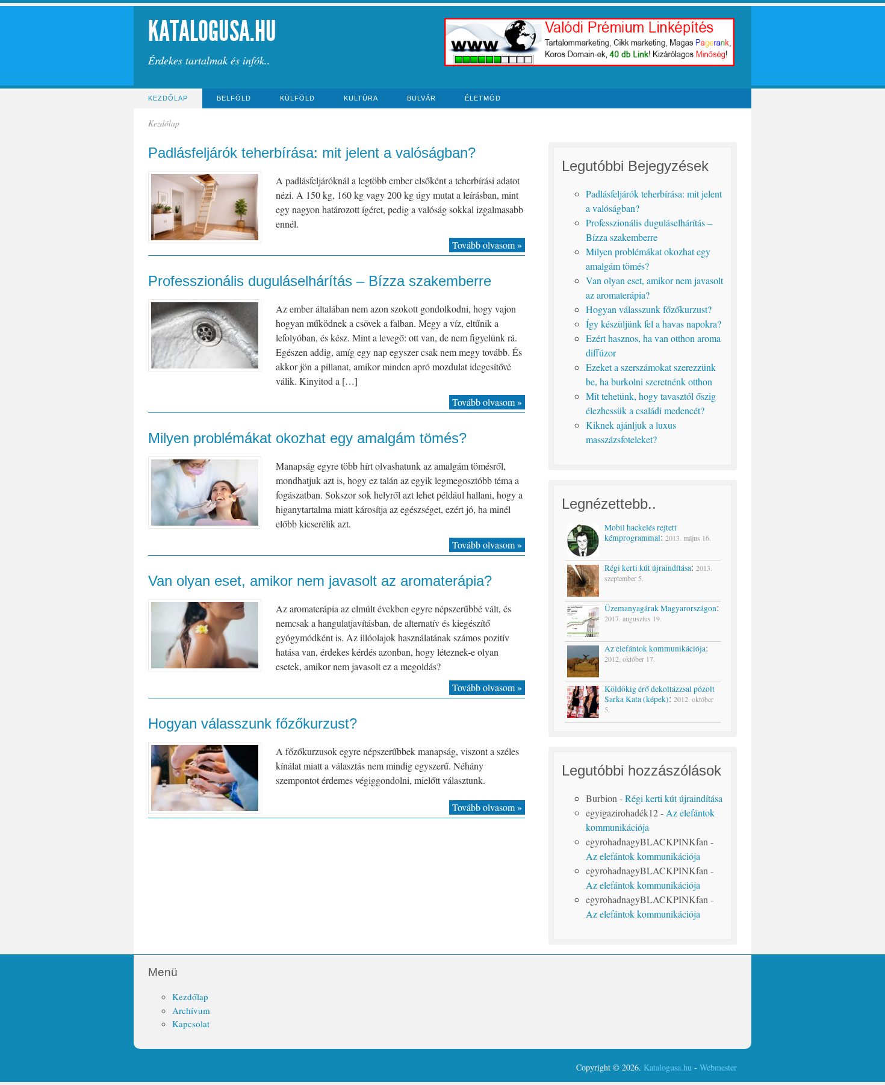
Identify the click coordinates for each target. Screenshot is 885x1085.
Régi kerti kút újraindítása (673, 798)
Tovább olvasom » (487, 244)
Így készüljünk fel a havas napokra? (653, 323)
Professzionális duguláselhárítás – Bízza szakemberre (319, 281)
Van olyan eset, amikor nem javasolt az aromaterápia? (320, 581)
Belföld (234, 98)
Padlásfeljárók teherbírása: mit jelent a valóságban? (312, 153)
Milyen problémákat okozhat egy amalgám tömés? (307, 438)
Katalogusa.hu (212, 31)
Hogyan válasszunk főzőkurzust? (252, 723)
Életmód (483, 98)
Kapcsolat (191, 1024)
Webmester (718, 1067)
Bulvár (421, 98)
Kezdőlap (168, 98)
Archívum (191, 1010)
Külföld (297, 98)
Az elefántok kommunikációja (643, 856)
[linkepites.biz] (589, 64)
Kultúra (361, 98)
